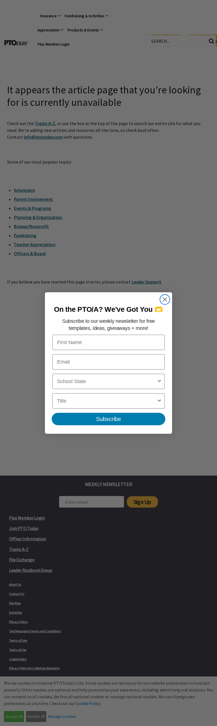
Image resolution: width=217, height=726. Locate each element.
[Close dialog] (165, 299)
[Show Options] (159, 381)
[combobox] (107, 381)
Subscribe (108, 419)
